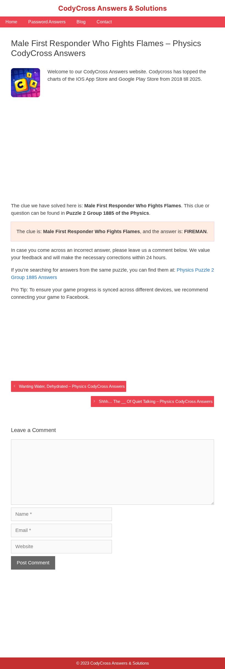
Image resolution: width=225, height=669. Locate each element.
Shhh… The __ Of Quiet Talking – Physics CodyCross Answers (156, 401)
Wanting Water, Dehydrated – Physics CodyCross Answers (72, 386)
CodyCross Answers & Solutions (112, 8)
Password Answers (47, 21)
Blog (81, 21)
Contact (104, 21)
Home (11, 21)
